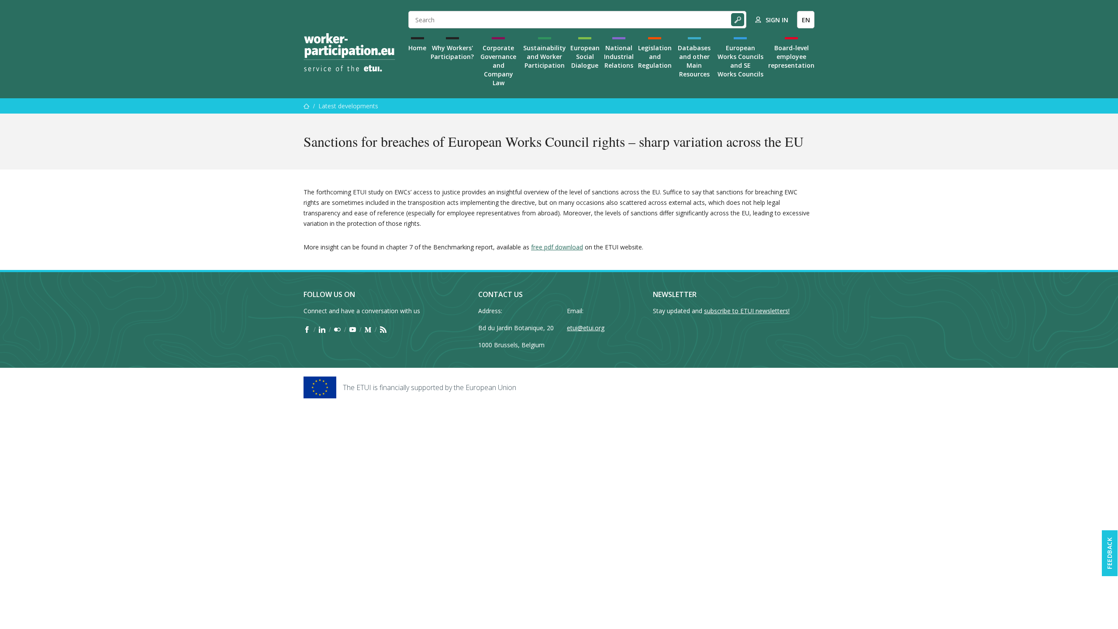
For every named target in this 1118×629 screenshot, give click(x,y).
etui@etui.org (585, 328)
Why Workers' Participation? (452, 52)
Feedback (1109, 553)
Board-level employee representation (791, 56)
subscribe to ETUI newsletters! (747, 311)
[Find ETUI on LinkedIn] (322, 329)
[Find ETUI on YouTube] (352, 329)
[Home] (349, 52)
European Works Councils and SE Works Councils (740, 61)
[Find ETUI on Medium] (368, 329)
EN (806, 20)
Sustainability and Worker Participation (544, 56)
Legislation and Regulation (655, 56)
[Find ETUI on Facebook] (307, 329)
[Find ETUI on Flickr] (337, 329)
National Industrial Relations (619, 56)
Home (417, 48)
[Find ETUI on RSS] (383, 329)
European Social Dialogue (585, 56)
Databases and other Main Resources (694, 61)
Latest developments (348, 106)
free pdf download (557, 247)
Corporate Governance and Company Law (498, 65)
